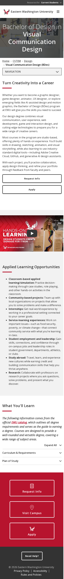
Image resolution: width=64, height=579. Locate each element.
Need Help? (32, 556)
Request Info (32, 178)
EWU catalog (19, 422)
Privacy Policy (21, 571)
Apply (32, 189)
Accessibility (40, 571)
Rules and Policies (31, 574)
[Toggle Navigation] (58, 11)
